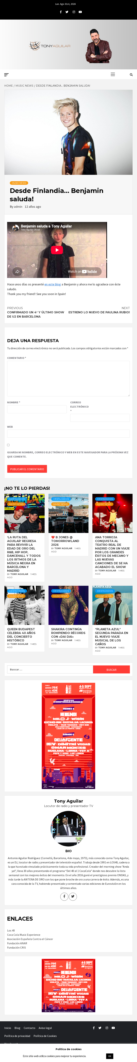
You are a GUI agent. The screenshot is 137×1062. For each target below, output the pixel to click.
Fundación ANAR (17, 943)
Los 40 (11, 930)
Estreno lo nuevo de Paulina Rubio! (99, 310)
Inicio (7, 1028)
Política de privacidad (17, 1036)
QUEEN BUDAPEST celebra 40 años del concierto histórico (21, 635)
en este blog (52, 284)
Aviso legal (45, 1028)
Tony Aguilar (19, 574)
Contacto (29, 1028)
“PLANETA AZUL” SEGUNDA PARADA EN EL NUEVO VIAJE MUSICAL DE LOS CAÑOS (111, 637)
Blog (17, 1028)
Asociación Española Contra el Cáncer (30, 939)
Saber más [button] (96, 1056)
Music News (19, 183)
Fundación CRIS (16, 947)
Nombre (13, 402)
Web (10, 426)
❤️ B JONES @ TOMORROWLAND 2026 (65, 541)
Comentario (16, 358)
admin (18, 207)
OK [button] (109, 1056)
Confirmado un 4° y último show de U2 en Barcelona (35, 312)
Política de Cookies (45, 1036)
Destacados (17, 499)
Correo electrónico (79, 406)
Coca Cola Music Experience (23, 934)
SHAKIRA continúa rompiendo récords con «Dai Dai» (68, 633)
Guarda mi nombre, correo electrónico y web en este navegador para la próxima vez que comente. (67, 454)
